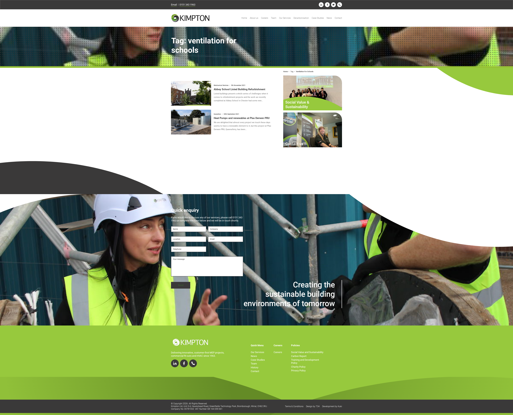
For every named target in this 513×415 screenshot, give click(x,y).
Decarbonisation (301, 18)
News (329, 18)
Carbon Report (298, 356)
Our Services (285, 18)
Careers (264, 18)
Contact (338, 18)
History (254, 367)
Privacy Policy (298, 370)
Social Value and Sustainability (307, 352)
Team (273, 18)
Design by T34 (313, 406)
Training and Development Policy (305, 361)
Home (244, 18)
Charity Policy (298, 366)
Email (174, 4)
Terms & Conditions (294, 406)
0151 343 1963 (187, 4)
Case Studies (318, 18)
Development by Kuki (332, 406)
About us (254, 18)
